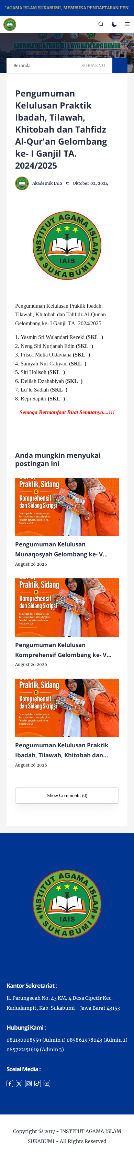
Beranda (22, 65)
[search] (101, 24)
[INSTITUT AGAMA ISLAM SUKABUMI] (9, 24)
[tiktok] (37, 1083)
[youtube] (47, 1083)
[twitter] (19, 1083)
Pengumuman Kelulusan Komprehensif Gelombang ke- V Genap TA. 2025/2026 (61, 650)
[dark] (114, 24)
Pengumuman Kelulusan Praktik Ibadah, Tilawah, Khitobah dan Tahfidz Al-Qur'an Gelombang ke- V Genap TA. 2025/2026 (65, 750)
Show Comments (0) (67, 795)
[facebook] (10, 1083)
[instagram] (28, 1083)
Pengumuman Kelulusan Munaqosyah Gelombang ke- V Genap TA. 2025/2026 (59, 549)
